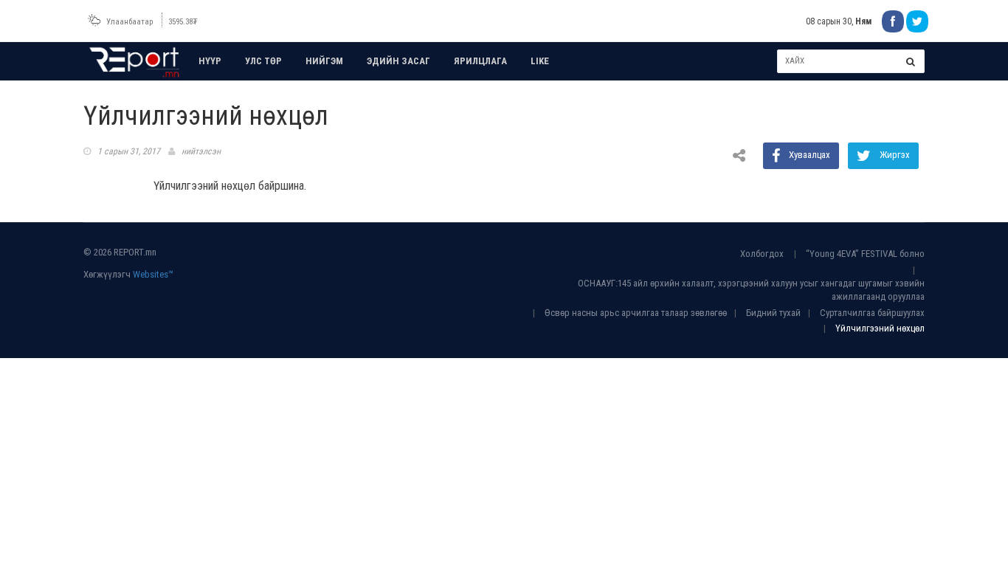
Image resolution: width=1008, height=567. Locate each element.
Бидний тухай (773, 312)
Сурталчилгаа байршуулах (872, 312)
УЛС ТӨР (263, 60)
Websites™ (153, 274)
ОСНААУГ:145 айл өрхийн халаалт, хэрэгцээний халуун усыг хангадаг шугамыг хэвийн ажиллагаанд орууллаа (751, 290)
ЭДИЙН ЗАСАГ (398, 60)
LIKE (540, 60)
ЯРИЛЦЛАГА (480, 60)
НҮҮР (210, 60)
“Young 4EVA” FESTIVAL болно (865, 253)
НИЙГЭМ (324, 60)
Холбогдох (762, 253)
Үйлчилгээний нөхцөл (880, 328)
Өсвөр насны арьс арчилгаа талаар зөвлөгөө (636, 312)
